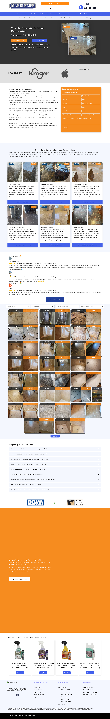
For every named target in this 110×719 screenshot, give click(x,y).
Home (19, 14)
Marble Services (60, 14)
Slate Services (37, 692)
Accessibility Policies (31, 715)
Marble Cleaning (65, 689)
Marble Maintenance (66, 694)
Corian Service (37, 687)
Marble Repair (64, 697)
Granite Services (72, 14)
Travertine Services (85, 14)
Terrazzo (40, 18)
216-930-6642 (90, 8)
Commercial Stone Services (31, 14)
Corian (79, 18)
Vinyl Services (37, 697)
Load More (55, 436)
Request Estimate (88, 689)
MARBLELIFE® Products (63, 18)
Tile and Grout (33, 18)
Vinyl (52, 18)
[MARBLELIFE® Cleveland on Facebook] (87, 4)
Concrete (47, 18)
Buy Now (20, 673)
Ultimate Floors (23, 18)
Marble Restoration (66, 701)
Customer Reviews (88, 687)
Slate (73, 18)
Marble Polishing (65, 692)
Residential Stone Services (47, 14)
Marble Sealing (65, 699)
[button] (55, 449)
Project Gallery (87, 18)
